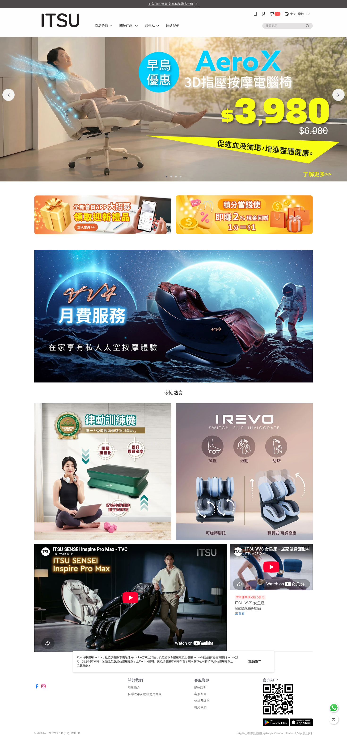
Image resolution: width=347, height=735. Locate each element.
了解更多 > (83, 665)
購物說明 (200, 687)
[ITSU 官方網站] (60, 20)
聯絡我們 (200, 707)
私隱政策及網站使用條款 (144, 694)
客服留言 (200, 694)
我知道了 (255, 662)
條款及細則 (202, 700)
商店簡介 (134, 687)
